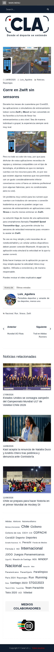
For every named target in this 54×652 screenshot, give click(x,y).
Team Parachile (34, 587)
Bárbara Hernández (12, 527)
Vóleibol (27, 592)
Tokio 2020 (11, 592)
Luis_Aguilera (26, 80)
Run (16, 313)
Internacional (32, 548)
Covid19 (9, 537)
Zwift (29, 313)
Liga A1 (8, 560)
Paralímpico (41, 572)
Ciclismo (36, 526)
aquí (39, 277)
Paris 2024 (10, 578)
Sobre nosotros (38, 648)
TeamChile (20, 588)
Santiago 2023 (19, 582)
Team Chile (10, 588)
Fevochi (26, 542)
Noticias (40, 80)
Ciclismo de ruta (13, 533)
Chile (25, 526)
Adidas (8, 521)
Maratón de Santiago (22, 559)
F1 (20, 543)
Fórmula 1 (10, 549)
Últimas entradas (23, 288)
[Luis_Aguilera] (10, 299)
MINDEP (43, 559)
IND (18, 549)
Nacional (9, 313)
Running (41, 577)
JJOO (9, 554)
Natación (26, 566)
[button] (27, 625)
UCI (20, 593)
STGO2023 (36, 582)
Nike (32, 566)
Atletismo (17, 522)
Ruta (7, 583)
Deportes (31, 537)
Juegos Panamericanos (29, 554)
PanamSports (26, 572)
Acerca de (8, 288)
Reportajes (8, 83)
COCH (25, 533)
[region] (27, 625)
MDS (34, 559)
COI (30, 533)
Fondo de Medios (40, 543)
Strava (22, 313)
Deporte (20, 537)
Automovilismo (29, 521)
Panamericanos (12, 572)
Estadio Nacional (11, 543)
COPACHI (40, 532)
